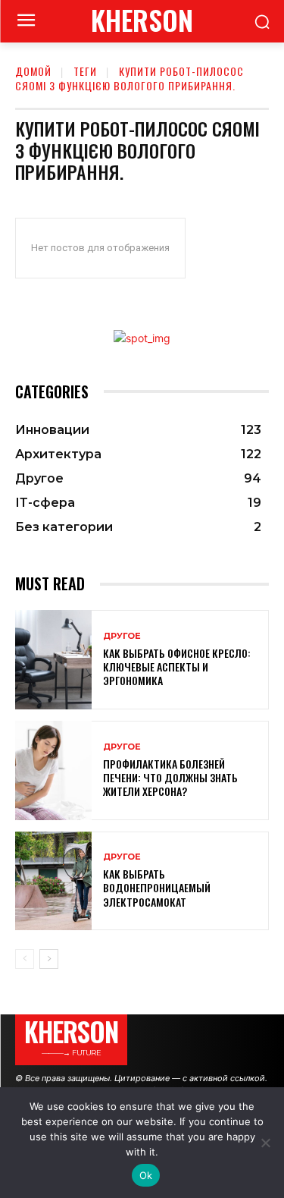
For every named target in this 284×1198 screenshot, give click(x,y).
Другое (122, 636)
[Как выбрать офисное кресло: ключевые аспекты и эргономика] (53, 659)
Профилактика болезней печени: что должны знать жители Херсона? (170, 777)
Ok (146, 1175)
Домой (33, 71)
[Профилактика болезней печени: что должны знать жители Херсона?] (53, 770)
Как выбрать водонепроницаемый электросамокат (157, 887)
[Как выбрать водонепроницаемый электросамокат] (53, 881)
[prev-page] (24, 959)
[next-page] (48, 959)
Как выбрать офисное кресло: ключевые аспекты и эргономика (177, 666)
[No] (265, 1142)
